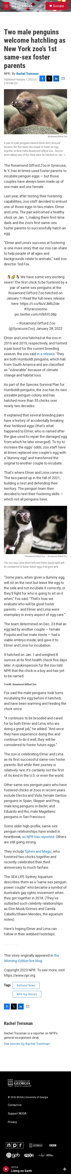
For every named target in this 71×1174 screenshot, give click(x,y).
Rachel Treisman (27, 74)
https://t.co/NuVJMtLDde (40, 304)
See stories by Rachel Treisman (27, 1044)
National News (26, 985)
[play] (6, 1169)
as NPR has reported (38, 837)
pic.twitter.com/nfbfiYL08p (36, 314)
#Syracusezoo (35, 309)
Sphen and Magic (38, 851)
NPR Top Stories (27, 994)
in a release (46, 354)
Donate (58, 6)
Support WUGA (17, 1113)
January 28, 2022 (49, 328)
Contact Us (14, 1105)
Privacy (12, 1122)
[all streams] (66, 1169)
